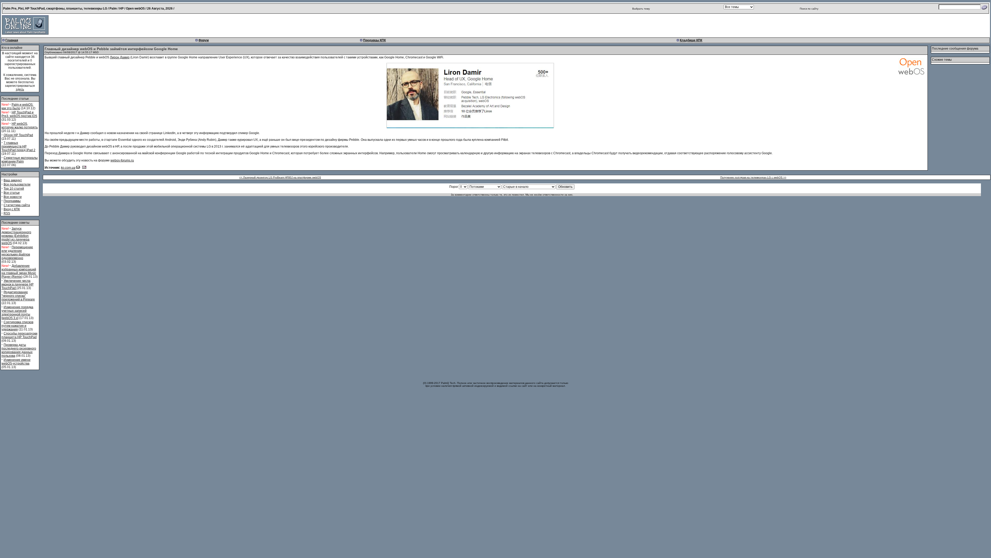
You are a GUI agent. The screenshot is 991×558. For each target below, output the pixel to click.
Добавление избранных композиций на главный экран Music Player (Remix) (19, 271)
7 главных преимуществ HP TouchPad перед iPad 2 (18, 146)
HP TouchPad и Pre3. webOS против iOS (19, 114)
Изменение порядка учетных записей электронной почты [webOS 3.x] (17, 312)
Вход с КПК (12, 209)
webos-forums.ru (122, 160)
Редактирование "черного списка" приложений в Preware (18, 295)
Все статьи (12, 193)
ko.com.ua (68, 167)
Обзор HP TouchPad (18, 135)
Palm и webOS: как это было (17, 106)
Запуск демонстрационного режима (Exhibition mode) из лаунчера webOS (16, 236)
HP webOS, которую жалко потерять (20, 125)
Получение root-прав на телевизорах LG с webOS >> (753, 177)
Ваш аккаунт (13, 180)
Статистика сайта (17, 205)
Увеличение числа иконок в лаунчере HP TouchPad (18, 284)
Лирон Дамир (120, 57)
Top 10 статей (14, 188)
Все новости (13, 197)
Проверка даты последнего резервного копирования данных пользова (19, 350)
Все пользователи (17, 184)
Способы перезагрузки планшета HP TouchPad (19, 335)
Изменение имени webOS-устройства (16, 361)
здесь (20, 89)
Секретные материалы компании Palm (20, 159)
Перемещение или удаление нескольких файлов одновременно (17, 252)
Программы (12, 201)
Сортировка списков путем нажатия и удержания (17, 325)
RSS (7, 213)
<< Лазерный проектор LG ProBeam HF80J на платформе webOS (280, 177)
